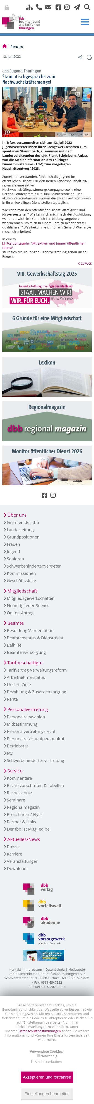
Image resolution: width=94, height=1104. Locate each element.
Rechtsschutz (19, 792)
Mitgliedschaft (22, 591)
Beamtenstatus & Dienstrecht (35, 637)
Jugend (13, 551)
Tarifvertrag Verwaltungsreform (37, 670)
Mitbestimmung (22, 724)
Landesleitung (20, 529)
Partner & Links (21, 821)
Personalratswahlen (26, 716)
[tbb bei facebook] (56, 6)
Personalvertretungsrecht (31, 731)
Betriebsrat (17, 746)
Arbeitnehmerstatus (26, 677)
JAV (10, 753)
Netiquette (76, 969)
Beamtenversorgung (26, 652)
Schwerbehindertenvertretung (35, 760)
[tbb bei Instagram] (65, 6)
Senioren (15, 558)
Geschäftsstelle (21, 580)
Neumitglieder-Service (28, 605)
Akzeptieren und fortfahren (47, 1077)
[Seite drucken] (89, 57)
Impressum (33, 969)
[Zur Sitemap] (28, 6)
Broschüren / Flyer (24, 814)
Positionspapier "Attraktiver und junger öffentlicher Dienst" (43, 245)
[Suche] (85, 6)
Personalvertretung (27, 709)
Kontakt (15, 969)
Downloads (18, 868)
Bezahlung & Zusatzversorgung (36, 692)
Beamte (15, 623)
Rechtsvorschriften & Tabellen (35, 785)
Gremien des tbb (23, 522)
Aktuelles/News (23, 839)
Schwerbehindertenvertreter (34, 566)
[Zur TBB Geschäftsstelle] (37, 6)
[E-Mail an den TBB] (47, 6)
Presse (13, 846)
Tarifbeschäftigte (24, 663)
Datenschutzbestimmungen (40, 1031)
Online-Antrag (20, 612)
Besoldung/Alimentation (30, 630)
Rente (12, 699)
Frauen (13, 544)
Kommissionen (21, 573)
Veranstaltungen (22, 861)
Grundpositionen (23, 537)
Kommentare (19, 778)
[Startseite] (4, 46)
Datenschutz (55, 969)
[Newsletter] (75, 6)
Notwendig (49, 1056)
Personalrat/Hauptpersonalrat (35, 738)
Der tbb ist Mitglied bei (29, 829)
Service (14, 771)
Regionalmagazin (23, 807)
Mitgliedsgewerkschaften (31, 598)
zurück (86, 263)
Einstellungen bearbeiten (47, 1094)
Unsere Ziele (19, 684)
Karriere (14, 854)
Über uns (17, 515)
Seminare (16, 800)
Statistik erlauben (48, 1061)
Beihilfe (14, 645)
